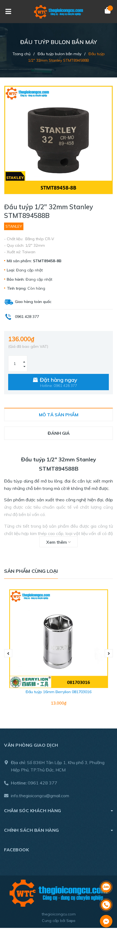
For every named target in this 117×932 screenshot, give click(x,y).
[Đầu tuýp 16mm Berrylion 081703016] (58, 638)
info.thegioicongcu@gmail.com (40, 795)
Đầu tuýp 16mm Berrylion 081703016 (58, 691)
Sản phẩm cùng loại (31, 571)
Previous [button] (8, 653)
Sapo (70, 920)
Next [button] (109, 653)
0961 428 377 (42, 783)
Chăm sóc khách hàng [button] (32, 810)
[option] (58, 653)
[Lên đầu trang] (106, 873)
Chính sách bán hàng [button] (31, 830)
